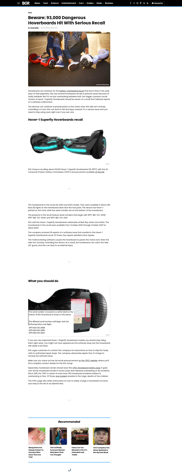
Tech (45, 3)
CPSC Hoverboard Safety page (86, 368)
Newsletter (158, 3)
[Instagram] (137, 3)
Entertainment (69, 3)
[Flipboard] (141, 3)
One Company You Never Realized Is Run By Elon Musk (101, 450)
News (37, 3)
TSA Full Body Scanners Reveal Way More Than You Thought (57, 451)
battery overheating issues (72, 91)
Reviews (109, 3)
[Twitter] (134, 3)
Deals (99, 3)
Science (55, 3)
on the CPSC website (88, 360)
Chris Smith (34, 28)
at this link (99, 172)
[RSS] (147, 3)
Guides (90, 3)
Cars (81, 3)
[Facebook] (131, 3)
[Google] (144, 3)
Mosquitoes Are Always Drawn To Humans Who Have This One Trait (36, 452)
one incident (61, 376)
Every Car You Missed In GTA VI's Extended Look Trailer (79, 451)
